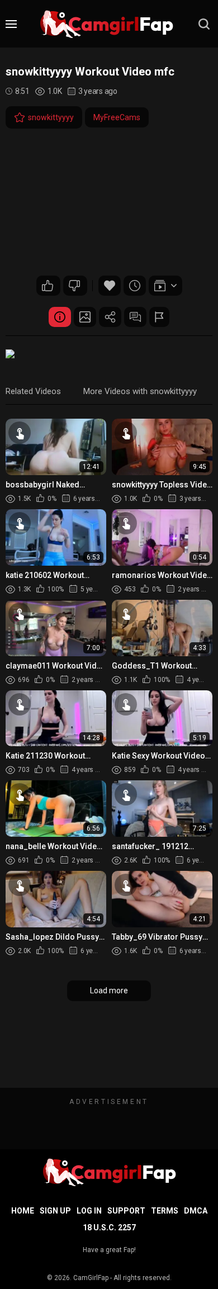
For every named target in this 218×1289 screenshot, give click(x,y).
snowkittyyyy (51, 117)
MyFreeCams (116, 117)
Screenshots (85, 317)
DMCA (195, 1210)
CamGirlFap (90, 1278)
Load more (109, 990)
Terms (164, 1210)
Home (22, 1210)
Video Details (60, 317)
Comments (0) (135, 317)
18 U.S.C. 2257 (109, 1227)
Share (110, 317)
